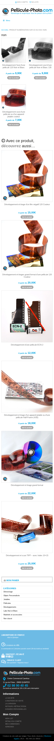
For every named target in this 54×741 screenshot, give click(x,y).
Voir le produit (14, 78)
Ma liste (35, 2)
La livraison (10, 703)
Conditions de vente (14, 701)
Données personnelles (15, 709)
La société (9, 698)
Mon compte (22, 2)
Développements (10, 607)
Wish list (9, 718)
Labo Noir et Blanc (11, 611)
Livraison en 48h (12, 645)
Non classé (8, 619)
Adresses (9, 727)
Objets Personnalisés (12, 596)
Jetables (7, 599)
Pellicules (7, 603)
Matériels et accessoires (13, 615)
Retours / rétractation (15, 706)
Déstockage (8, 592)
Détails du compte (13, 721)
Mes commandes (12, 724)
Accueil (4, 30)
